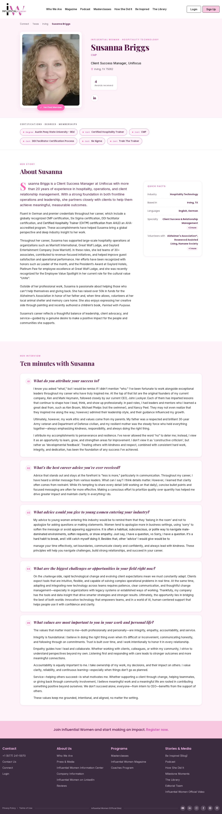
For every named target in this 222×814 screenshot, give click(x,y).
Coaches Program (122, 767)
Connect (24, 24)
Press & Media (65, 761)
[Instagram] (196, 808)
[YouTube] (182, 808)
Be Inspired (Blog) (176, 755)
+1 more (192, 248)
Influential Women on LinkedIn (75, 779)
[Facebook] (203, 808)
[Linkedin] (94, 98)
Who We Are (54, 9)
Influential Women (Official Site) (106, 808)
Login (193, 9)
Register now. (157, 730)
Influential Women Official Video (184, 791)
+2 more (192, 227)
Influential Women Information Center (80, 767)
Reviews (62, 785)
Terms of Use (25, 808)
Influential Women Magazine (128, 761)
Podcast (85, 9)
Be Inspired (142, 9)
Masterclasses (102, 9)
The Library (159, 9)
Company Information (70, 773)
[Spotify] (210, 808)
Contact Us (9, 761)
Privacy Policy (9, 808)
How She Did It (123, 9)
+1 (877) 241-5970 (14, 755)
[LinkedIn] (189, 808)
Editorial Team (174, 785)
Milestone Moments (177, 773)
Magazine (71, 9)
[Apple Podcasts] (217, 808)
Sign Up (211, 9)
